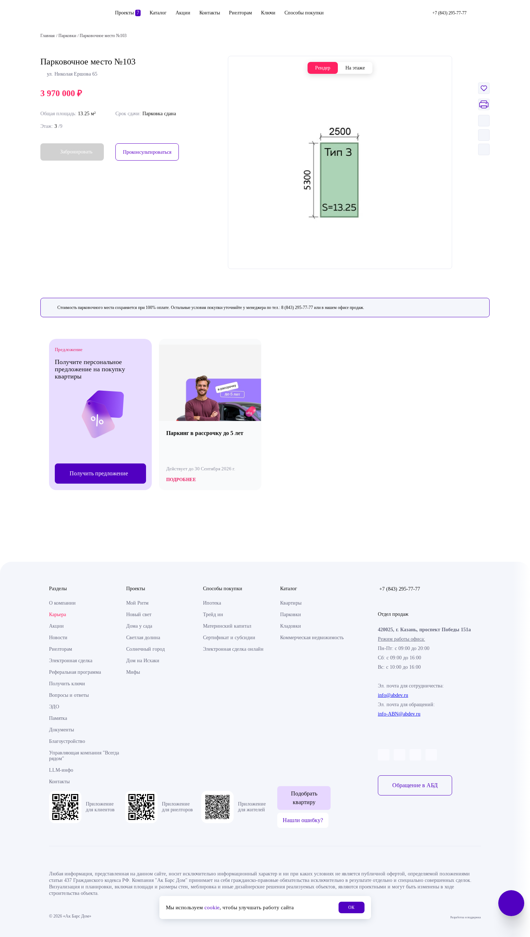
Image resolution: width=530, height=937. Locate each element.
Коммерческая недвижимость (312, 637)
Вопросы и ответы (69, 695)
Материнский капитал (227, 626)
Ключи (268, 12)
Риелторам (240, 12)
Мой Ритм (137, 603)
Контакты (209, 12)
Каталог (158, 12)
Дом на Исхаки (142, 660)
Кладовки (290, 626)
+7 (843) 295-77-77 (399, 589)
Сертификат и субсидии (229, 637)
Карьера (57, 614)
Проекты (127, 12)
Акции (183, 12)
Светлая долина (143, 637)
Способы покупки (304, 12)
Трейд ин (213, 614)
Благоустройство (67, 741)
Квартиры (290, 603)
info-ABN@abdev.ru (399, 714)
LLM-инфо (61, 770)
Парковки (290, 614)
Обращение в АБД (415, 785)
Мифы (133, 672)
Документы (61, 729)
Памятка (58, 718)
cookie (212, 907)
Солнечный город (145, 649)
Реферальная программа (75, 672)
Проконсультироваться (147, 152)
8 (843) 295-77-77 (297, 307)
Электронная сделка (70, 660)
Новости (58, 637)
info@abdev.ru (393, 695)
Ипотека (212, 603)
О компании (62, 603)
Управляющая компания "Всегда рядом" (84, 755)
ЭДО (54, 706)
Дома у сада (139, 626)
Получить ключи (67, 683)
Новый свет (138, 614)
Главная (47, 35)
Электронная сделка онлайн (233, 649)
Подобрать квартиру (304, 797)
